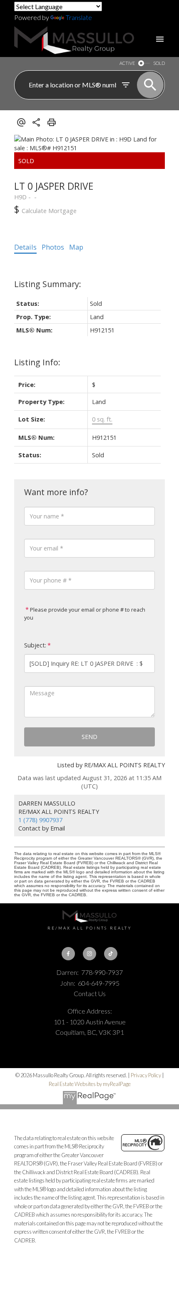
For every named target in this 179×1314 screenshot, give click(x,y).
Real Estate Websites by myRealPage (90, 1084)
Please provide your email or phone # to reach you (84, 613)
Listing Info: (37, 362)
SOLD (159, 63)
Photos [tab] (53, 247)
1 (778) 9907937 (40, 820)
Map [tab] (76, 247)
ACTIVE (127, 63)
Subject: (35, 645)
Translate (79, 17)
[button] (68, 953)
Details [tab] (25, 247)
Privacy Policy (146, 1075)
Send (89, 736)
